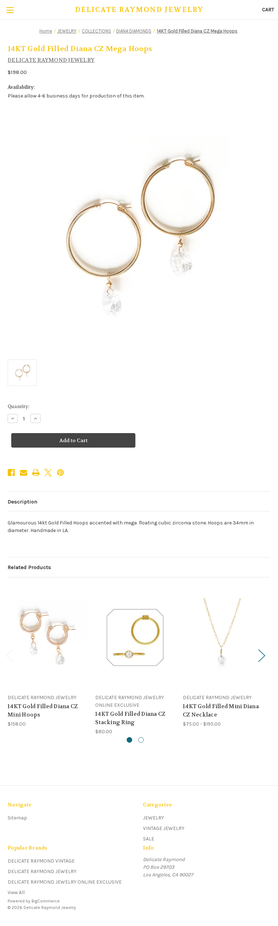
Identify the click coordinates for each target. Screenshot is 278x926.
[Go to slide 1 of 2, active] (129, 740)
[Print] (35, 473)
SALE (148, 839)
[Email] (23, 473)
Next (261, 655)
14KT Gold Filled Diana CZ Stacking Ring (130, 718)
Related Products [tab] (29, 567)
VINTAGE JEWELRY (163, 828)
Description (22, 501)
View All (16, 892)
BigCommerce (45, 901)
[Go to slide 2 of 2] (141, 740)
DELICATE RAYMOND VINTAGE (41, 861)
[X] (48, 473)
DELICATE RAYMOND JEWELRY (42, 871)
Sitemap (17, 818)
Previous (9, 655)
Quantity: (18, 406)
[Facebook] (11, 473)
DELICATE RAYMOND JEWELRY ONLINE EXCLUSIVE (65, 882)
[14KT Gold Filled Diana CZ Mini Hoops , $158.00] (48, 637)
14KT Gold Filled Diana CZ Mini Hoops (43, 710)
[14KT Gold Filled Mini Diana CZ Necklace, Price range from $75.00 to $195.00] (223, 637)
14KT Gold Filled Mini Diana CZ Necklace (221, 710)
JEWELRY (153, 818)
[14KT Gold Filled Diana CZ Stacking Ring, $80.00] (135, 637)
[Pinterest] (60, 473)
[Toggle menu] (10, 10)
